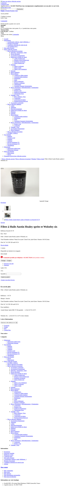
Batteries (9, 136)
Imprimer (6, 265)
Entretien (9, 139)
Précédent (3, 202)
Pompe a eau (17, 124)
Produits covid (11, 138)
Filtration (13, 64)
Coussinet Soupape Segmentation (23, 86)
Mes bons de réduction (10, 476)
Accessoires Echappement (18, 55)
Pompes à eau (17, 90)
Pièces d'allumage (19, 81)
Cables (12, 106)
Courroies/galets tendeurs (21, 77)
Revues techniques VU (13, 144)
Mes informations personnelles (12, 475)
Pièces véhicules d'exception (14, 131)
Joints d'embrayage (19, 63)
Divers (9, 154)
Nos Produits (7, 134)
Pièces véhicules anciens (10, 49)
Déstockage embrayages (13, 148)
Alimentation (17, 84)
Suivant (3, 222)
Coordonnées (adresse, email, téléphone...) (18, 42)
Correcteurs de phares (20, 99)
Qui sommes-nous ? (12, 46)
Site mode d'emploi (9, 48)
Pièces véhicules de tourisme (15, 51)
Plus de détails (4, 245)
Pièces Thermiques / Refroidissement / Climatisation (24, 87)
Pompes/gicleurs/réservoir (21, 101)
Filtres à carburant (19, 66)
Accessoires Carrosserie (17, 103)
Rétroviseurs (10, 153)
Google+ (9, 260)
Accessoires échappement (17, 128)
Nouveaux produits (9, 453)
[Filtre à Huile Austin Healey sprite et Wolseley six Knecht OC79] (7, 211)
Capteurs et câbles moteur (21, 75)
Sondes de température (20, 92)
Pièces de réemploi (9, 151)
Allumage (13, 107)
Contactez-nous (5, 4)
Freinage (13, 71)
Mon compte (4, 467)
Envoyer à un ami (8, 263)
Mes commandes (8, 470)
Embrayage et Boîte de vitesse (19, 57)
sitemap (6, 464)
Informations (7, 40)
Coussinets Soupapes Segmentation (23, 121)
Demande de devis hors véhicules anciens (15, 156)
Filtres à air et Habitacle (20, 69)
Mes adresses (7, 473)
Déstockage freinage (12, 150)
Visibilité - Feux (15, 95)
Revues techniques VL (13, 142)
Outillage (9, 141)
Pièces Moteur (14, 74)
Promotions (7, 451)
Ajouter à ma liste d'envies (8, 280)
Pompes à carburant (19, 83)
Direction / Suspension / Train (19, 52)
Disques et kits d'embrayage (21, 60)
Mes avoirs (7, 472)
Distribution (17, 78)
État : (2, 233)
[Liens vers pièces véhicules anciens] (11, 1)
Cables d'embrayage (19, 58)
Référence (3, 231)
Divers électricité (15, 54)
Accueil (6, 39)
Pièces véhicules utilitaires (14, 104)
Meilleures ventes (8, 455)
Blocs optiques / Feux (20, 96)
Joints (15, 80)
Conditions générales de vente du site (17, 45)
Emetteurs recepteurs (19, 61)
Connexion (4, 3)
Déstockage (7, 147)
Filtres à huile (17, 68)
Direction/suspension (16, 109)
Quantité (3, 274)
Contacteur (17, 125)
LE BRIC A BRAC (12, 133)
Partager (3, 260)
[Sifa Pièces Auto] (6, 7)
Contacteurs (17, 89)
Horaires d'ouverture (12, 43)
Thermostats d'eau (19, 93)
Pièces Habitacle (15, 72)
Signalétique (10, 145)
